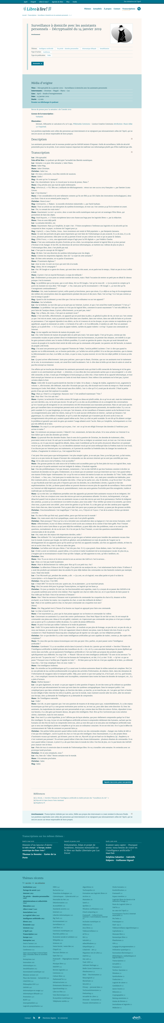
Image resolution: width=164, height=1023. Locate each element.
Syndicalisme (118, 976)
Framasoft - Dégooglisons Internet (66, 959)
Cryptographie (118, 995)
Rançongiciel (88, 978)
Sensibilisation (104, 48)
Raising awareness (120, 998)
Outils (75, 2)
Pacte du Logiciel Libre (122, 904)
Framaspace (117, 922)
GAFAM (27, 987)
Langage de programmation (123, 947)
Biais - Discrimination (92, 975)
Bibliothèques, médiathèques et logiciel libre (124, 957)
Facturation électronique (122, 953)
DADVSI (87, 956)
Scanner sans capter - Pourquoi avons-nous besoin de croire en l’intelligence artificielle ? (121, 848)
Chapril (57, 949)
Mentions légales (49, 1018)
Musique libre (59, 964)
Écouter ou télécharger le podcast (44, 102)
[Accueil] (37, 9)
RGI (85, 937)
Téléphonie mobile (61, 1001)
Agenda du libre (57, 2)
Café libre (58, 928)
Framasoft (117, 893)
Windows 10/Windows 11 (93, 909)
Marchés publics (60, 934)
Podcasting (88, 993)
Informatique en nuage (33, 990)
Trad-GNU (88, 962)
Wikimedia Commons (81, 124)
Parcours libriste (60, 953)
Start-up (116, 925)
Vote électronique (61, 995)
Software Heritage (90, 965)
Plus (67, 2)
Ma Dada (116, 918)
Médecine (117, 1008)
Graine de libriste (119, 1001)
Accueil (24, 15)
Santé (86, 903)
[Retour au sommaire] (132, 139)
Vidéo (49, 55)
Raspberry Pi (40, 803)
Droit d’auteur (30, 943)
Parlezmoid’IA (59, 979)
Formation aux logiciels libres (95, 893)
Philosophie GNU (31, 984)
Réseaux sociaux (30, 975)
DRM (56, 887)
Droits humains (119, 887)
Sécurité (87, 984)
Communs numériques (63, 931)
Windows (116, 973)
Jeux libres (88, 928)
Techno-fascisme (119, 970)
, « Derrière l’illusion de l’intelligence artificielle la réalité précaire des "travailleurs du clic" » (72, 798)
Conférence (46, 52)
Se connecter (63, 1018)
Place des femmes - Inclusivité (36, 978)
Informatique (29, 965)
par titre (28, 883)
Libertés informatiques (63, 915)
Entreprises (29, 959)
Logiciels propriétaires (33, 1006)
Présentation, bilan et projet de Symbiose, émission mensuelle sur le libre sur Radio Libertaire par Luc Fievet (82, 849)
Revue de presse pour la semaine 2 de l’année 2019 (51, 109)
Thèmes (87, 9)
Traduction (117, 979)
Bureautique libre (119, 937)
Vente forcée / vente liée (63, 946)
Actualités (97, 9)
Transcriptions (128, 9)
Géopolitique (88, 947)
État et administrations (33, 947)
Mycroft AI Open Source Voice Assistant (50, 800)
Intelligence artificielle (46, 48)
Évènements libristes (62, 985)
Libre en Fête (59, 992)
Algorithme (88, 887)
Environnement (60, 921)
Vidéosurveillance (90, 931)
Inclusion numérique (91, 922)
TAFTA (116, 907)
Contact (117, 9)
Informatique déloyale (89, 48)
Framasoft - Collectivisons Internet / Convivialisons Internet (95, 916)
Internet (57, 912)
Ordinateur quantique (121, 950)
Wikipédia (58, 940)
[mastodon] (39, 1018)
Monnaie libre (118, 934)
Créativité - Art (89, 950)
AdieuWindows (89, 943)
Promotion (28, 997)
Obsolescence (89, 972)
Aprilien (87, 906)
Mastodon (87, 900)
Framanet (117, 967)
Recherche (58, 890)
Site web (87, 959)
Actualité (116, 964)
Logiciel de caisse (119, 983)
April (25, 2)
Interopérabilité (30, 1003)
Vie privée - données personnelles (67, 48)
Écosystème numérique (63, 998)
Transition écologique (62, 893)
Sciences (57, 943)
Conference (28, 950)
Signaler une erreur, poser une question (117, 782)
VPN (115, 943)
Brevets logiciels (60, 970)
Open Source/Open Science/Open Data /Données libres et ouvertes (35, 954)
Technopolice (89, 890)
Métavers (116, 992)
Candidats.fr (118, 986)
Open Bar (57, 956)
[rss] (34, 1018)
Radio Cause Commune (92, 968)
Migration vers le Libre (92, 953)
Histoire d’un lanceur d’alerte (37, 845)
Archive (87, 896)
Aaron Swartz (118, 989)
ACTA (86, 934)
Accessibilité (59, 906)
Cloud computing (90, 912)
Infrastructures (60, 982)
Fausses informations (92, 1003)
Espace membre (119, 896)
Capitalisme (117, 931)
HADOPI (57, 967)
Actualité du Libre (90, 996)
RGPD (26, 1000)
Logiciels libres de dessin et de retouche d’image (123, 900)
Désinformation (60, 903)
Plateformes (117, 940)
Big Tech (57, 918)
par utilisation (40, 883)
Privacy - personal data (92, 987)
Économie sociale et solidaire (65, 937)
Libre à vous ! (44, 2)
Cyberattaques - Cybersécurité (65, 896)
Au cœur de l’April (120, 911)
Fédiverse (87, 925)
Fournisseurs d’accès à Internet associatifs (124, 914)
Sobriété (87, 940)
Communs (58, 973)
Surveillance (59, 924)
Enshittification (119, 890)
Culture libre (59, 976)
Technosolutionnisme (92, 990)
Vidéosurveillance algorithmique (125, 928)
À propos (107, 9)
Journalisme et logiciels (122, 1004)
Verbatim (39, 117)
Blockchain (88, 981)
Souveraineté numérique (33, 972)
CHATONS (28, 981)
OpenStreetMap (60, 989)
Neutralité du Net (61, 900)
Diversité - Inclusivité (92, 1000)
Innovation (28, 962)
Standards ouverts (61, 909)
